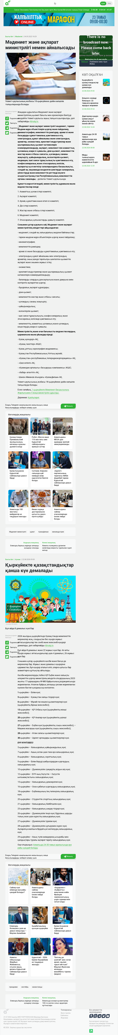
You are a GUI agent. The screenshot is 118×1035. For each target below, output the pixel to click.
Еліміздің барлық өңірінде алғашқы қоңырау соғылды (24, 547)
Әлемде (86, 10)
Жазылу (69, 406)
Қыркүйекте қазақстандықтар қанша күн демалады (90, 83)
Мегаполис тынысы (70, 10)
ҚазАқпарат (34, 397)
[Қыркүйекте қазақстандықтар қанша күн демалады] (106, 82)
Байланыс (64, 1015)
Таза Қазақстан (35, 10)
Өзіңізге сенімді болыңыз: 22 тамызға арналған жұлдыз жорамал (90, 102)
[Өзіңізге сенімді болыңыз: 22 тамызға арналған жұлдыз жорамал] (106, 100)
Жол (55, 10)
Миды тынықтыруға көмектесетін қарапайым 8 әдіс (90, 158)
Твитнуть (13, 123)
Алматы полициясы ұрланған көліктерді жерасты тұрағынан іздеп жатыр (57, 548)
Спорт (80, 10)
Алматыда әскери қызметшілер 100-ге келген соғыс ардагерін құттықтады (55, 1003)
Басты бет (9, 36)
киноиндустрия (58, 532)
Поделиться (14, 118)
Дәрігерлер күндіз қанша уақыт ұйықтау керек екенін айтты (90, 120)
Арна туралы (66, 1013)
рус (109, 3)
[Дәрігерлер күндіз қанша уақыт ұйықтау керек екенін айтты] (106, 118)
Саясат (17, 10)
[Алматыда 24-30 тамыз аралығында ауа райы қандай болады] (106, 136)
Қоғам (60, 10)
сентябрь (24, 987)
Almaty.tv (49, 645)
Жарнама (64, 1018)
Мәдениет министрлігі (17, 532)
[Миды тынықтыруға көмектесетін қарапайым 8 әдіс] (106, 157)
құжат (32, 532)
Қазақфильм (43, 532)
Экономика (24, 10)
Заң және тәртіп (47, 10)
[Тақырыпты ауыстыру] (55, 3)
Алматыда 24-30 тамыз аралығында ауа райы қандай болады (89, 139)
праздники (13, 987)
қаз (103, 3)
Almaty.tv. (34, 121)
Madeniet (18, 36)
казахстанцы (37, 987)
